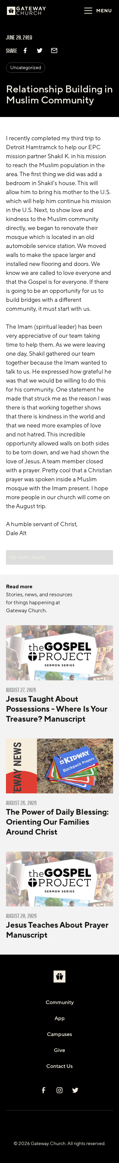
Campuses (59, 1034)
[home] (34, 10)
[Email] (54, 51)
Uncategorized (25, 67)
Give (59, 1050)
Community (60, 1002)
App (60, 1018)
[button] (96, 11)
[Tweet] (40, 51)
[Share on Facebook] (25, 51)
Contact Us (59, 1066)
